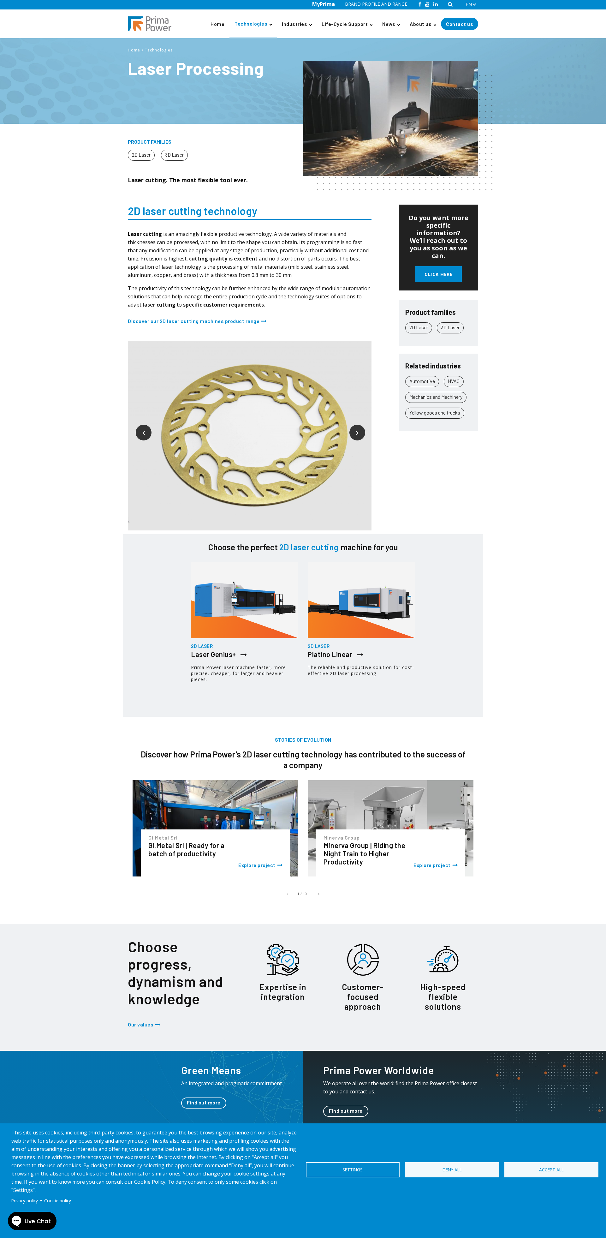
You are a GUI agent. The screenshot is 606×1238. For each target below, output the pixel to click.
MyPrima (323, 4)
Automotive (422, 381)
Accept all (551, 1170)
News (388, 24)
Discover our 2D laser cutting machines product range (193, 321)
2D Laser (141, 155)
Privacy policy (24, 1201)
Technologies (251, 24)
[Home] (152, 24)
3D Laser (174, 155)
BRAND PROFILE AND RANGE (376, 4)
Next (352, 428)
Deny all (452, 1170)
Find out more (204, 1102)
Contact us (459, 24)
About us (420, 24)
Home (217, 24)
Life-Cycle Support (345, 24)
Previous (139, 428)
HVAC (454, 381)
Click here (438, 274)
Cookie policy (57, 1201)
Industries (294, 24)
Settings (352, 1170)
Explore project (257, 865)
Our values (140, 1024)
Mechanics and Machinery (435, 397)
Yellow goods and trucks (434, 413)
